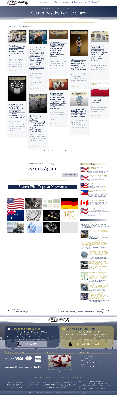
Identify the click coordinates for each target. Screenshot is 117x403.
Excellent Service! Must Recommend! (95, 167)
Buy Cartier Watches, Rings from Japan (59, 370)
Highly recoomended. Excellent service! (98, 190)
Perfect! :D (91, 183)
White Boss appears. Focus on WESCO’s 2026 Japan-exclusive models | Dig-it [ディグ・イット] (17, 50)
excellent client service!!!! (96, 201)
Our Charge (55, 2)
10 (67, 150)
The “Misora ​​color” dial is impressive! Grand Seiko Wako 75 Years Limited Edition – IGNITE (79, 113)
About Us (66, 2)
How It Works (43, 2)
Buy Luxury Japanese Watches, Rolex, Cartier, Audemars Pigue (98, 231)
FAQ (89, 2)
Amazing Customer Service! (97, 209)
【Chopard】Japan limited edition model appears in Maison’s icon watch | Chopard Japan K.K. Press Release (79, 64)
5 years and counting (96, 101)
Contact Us (95, 2)
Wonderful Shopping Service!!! (97, 175)
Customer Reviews (80, 2)
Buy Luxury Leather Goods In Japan (91, 223)
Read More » (13, 70)
